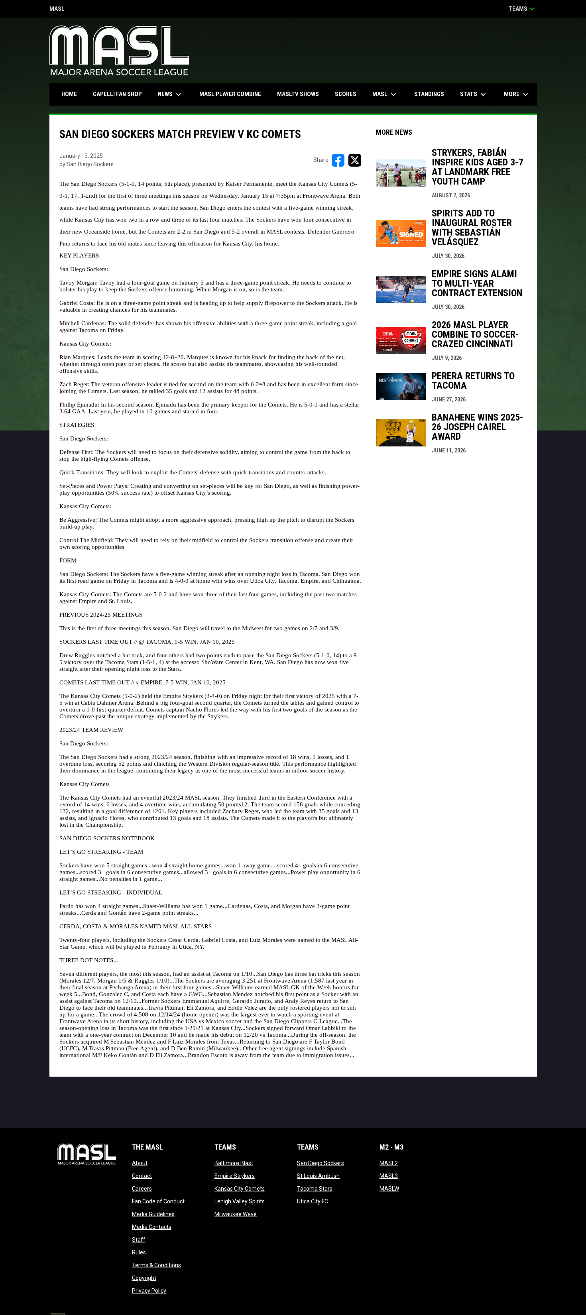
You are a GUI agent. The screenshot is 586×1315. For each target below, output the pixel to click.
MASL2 (389, 1163)
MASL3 (389, 1176)
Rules (139, 1252)
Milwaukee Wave (235, 1214)
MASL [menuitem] (385, 94)
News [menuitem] (170, 94)
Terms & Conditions (156, 1265)
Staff (139, 1239)
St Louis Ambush (318, 1176)
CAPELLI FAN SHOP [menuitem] (120, 94)
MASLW (389, 1188)
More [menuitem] (517, 94)
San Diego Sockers (320, 1163)
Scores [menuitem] (345, 94)
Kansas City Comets (239, 1188)
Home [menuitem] (69, 94)
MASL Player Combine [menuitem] (230, 94)
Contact (142, 1176)
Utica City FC (312, 1201)
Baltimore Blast (233, 1163)
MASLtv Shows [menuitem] (298, 94)
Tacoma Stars (314, 1188)
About (139, 1163)
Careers (142, 1188)
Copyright (144, 1278)
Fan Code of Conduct (158, 1201)
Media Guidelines (153, 1214)
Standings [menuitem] (429, 94)
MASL (57, 9)
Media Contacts (151, 1227)
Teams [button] (523, 9)
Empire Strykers (234, 1176)
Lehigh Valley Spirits (239, 1201)
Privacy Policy (149, 1290)
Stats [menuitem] (474, 94)
